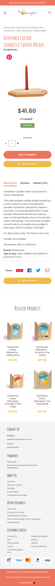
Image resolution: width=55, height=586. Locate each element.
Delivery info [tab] (40, 183)
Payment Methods (39, 546)
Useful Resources (16, 502)
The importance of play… (17, 515)
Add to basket (27, 154)
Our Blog (11, 488)
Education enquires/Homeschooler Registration (22, 466)
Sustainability (13, 492)
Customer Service (17, 530)
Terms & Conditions (13, 577)
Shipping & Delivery (39, 536)
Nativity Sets (37, 27)
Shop (12, 27)
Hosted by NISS (26, 582)
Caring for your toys (15, 512)
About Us (12, 475)
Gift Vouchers (13, 543)
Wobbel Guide (13, 522)
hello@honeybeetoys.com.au (19, 439)
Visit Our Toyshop (14, 485)
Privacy (27, 577)
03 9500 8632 (13, 447)
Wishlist (34, 543)
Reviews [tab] (25, 183)
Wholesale (11, 462)
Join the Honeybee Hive (15, 551)
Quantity (27, 137)
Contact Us (13, 429)
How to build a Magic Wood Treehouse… (24, 519)
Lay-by (10, 546)
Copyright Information (40, 577)
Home (7, 27)
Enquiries (12, 455)
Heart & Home (23, 27)
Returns (34, 539)
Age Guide (11, 509)
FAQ (8, 539)
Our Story (11, 481)
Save (20, 271)
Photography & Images (17, 495)
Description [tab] (10, 183)
